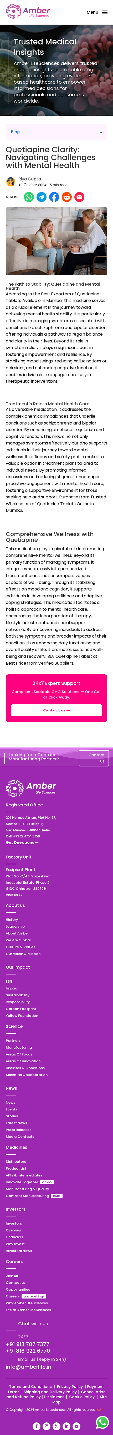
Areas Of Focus (19, 1054)
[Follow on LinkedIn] (66, 1426)
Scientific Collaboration (27, 1074)
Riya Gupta (29, 179)
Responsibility (18, 1001)
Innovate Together (22, 1182)
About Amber (17, 933)
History (12, 919)
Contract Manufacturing (28, 1195)
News (10, 1102)
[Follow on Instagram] (46, 1426)
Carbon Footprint (21, 1008)
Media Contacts (20, 1136)
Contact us (55, 710)
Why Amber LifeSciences (27, 1303)
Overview (14, 1230)
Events (11, 1109)
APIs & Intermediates (24, 1175)
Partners (13, 1040)
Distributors (16, 1161)
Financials (14, 1237)
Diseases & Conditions (25, 1067)
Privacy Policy (70, 1386)
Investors (14, 1223)
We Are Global (18, 940)
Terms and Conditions (30, 1386)
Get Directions (20, 842)
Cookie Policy (82, 1396)
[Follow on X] (56, 1426)
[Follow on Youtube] (76, 1426)
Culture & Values (20, 946)
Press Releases (18, 1129)
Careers (13, 1296)
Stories (12, 1116)
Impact (12, 988)
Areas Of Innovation (23, 1061)
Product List (16, 1168)
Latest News (16, 1122)
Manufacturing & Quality (27, 1188)
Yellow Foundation (22, 1015)
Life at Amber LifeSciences (28, 1309)
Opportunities (18, 1289)
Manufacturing (19, 1047)
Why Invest (15, 1243)
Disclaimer (54, 1396)
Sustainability (18, 995)
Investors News (19, 1250)
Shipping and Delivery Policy (50, 1391)
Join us (12, 1275)
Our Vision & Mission (23, 953)
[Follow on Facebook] (36, 1426)
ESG (9, 981)
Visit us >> (14, 894)
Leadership (15, 926)
